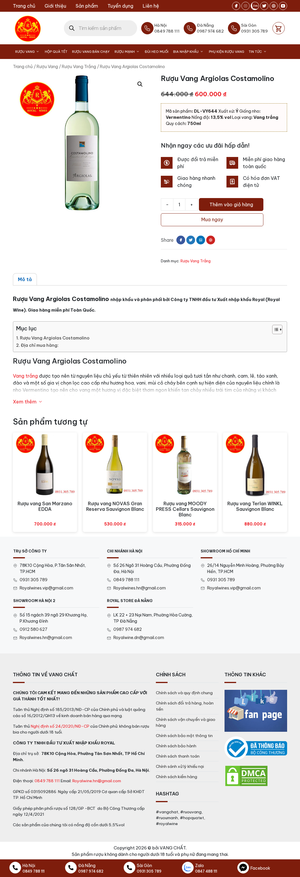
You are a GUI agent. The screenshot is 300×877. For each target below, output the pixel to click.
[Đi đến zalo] (255, 6)
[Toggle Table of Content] (274, 329)
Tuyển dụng (120, 6)
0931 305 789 (33, 579)
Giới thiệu (55, 6)
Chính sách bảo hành (176, 745)
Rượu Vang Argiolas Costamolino (54, 338)
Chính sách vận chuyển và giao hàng (185, 722)
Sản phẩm (87, 6)
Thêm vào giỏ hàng (231, 204)
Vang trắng (25, 376)
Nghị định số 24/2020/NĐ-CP (60, 726)
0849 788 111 (126, 579)
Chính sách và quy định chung (184, 692)
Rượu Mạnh (125, 52)
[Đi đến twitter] (264, 6)
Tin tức (255, 52)
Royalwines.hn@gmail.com (139, 588)
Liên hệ (151, 6)
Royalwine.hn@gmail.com (96, 780)
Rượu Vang (25, 52)
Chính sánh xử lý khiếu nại (180, 766)
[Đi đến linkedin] (200, 240)
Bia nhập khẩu (186, 52)
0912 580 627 (33, 629)
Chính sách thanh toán (178, 756)
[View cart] (278, 28)
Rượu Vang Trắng (79, 66)
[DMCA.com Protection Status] (246, 775)
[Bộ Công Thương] (255, 748)
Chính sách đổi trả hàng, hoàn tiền (185, 706)
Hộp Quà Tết (56, 52)
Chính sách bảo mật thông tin (184, 735)
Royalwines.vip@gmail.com (46, 588)
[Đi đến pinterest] (274, 6)
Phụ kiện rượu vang (226, 52)
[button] (140, 84)
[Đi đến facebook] (236, 6)
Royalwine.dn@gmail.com (138, 637)
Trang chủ (24, 6)
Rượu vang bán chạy (91, 52)
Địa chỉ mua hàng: (40, 345)
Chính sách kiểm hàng (176, 776)
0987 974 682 (127, 629)
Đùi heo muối (156, 52)
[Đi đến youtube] (283, 6)
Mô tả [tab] (25, 279)
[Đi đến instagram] (245, 6)
